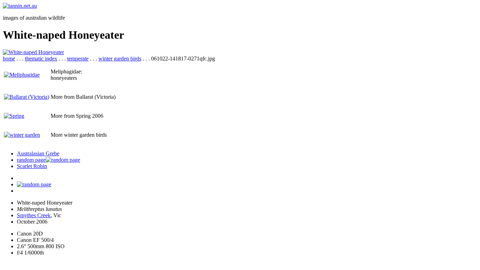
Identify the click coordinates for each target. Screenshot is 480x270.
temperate (78, 59)
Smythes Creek (34, 215)
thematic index (41, 59)
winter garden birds (119, 59)
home (9, 59)
